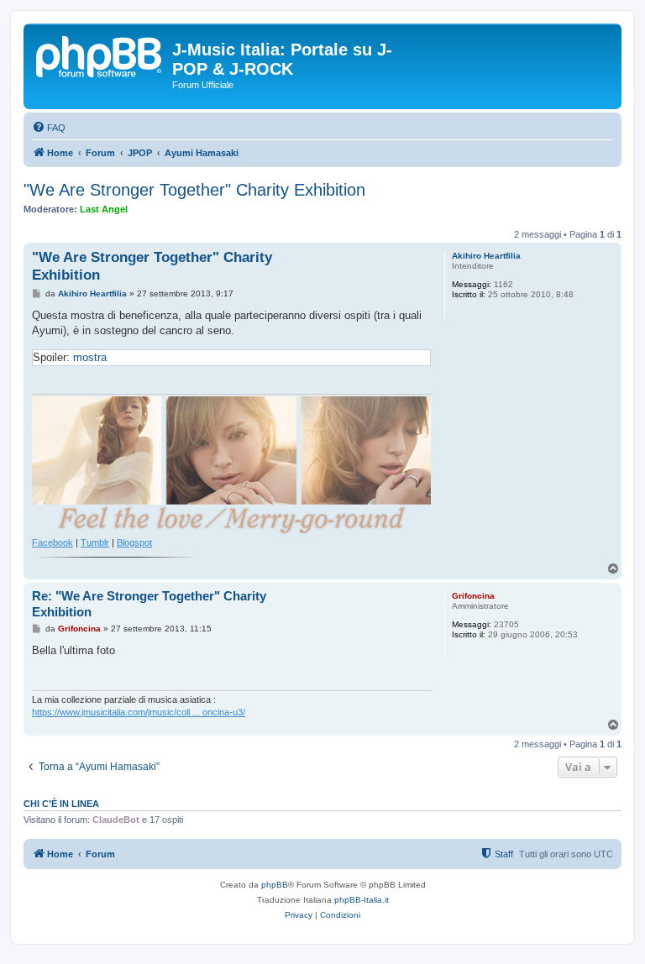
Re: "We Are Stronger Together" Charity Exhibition (149, 604)
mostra (90, 357)
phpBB (274, 884)
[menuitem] (49, 128)
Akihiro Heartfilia (486, 255)
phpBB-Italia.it (361, 899)
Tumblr (95, 542)
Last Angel (104, 209)
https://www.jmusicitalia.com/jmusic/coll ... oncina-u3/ (138, 712)
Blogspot (134, 542)
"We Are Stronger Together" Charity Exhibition (194, 190)
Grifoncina (473, 595)
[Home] (100, 54)
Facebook (52, 542)
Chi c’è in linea (61, 804)
